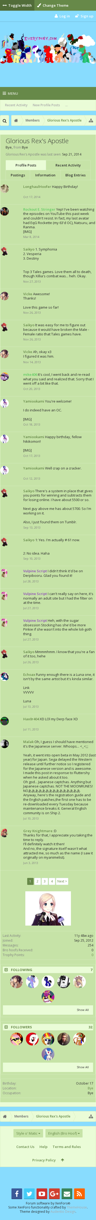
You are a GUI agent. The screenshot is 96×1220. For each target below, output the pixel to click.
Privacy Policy (44, 1160)
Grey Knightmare (38, 830)
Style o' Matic (26, 1133)
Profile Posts (25, 165)
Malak (28, 741)
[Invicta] (63, 1039)
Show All (83, 1010)
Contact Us (25, 1146)
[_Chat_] (63, 981)
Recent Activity (16, 105)
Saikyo (28, 249)
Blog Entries (75, 175)
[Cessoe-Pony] (79, 981)
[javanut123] (16, 1039)
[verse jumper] (48, 981)
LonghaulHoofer (37, 186)
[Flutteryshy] (48, 996)
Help (43, 1146)
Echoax (29, 674)
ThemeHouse (77, 1207)
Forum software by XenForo (48, 1203)
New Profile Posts (46, 105)
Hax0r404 (31, 719)
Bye (90, 1088)
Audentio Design (62, 1211)
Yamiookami (33, 401)
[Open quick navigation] (91, 120)
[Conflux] (48, 1039)
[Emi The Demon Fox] (79, 1039)
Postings (18, 175)
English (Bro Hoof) (62, 1133)
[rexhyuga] (32, 981)
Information (45, 175)
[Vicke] (16, 981)
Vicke (27, 293)
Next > (62, 881)
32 (90, 1027)
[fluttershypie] (32, 1039)
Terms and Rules (67, 1146)
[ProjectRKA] (48, 1054)
